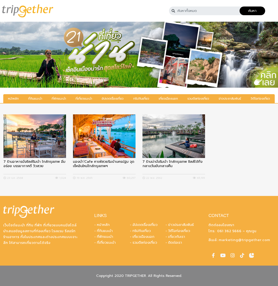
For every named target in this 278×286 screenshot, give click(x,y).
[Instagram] (232, 255)
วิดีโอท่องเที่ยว (179, 230)
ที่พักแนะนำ (105, 236)
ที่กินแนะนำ (105, 230)
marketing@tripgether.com (244, 240)
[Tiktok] (242, 255)
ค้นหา (252, 10)
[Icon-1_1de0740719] (251, 255)
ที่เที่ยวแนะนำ (106, 242)
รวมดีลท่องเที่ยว (144, 242)
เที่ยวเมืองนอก (143, 236)
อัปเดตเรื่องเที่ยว (144, 224)
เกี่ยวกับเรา (176, 236)
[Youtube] (223, 255)
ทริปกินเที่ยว (141, 230)
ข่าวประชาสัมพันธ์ (181, 224)
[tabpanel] (139, 55)
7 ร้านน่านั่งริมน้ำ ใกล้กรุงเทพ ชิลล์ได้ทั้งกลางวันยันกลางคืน (172, 164)
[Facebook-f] (213, 255)
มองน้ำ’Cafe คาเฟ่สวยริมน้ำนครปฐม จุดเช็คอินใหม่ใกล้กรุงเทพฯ (103, 164)
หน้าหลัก (103, 224)
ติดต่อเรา (175, 242)
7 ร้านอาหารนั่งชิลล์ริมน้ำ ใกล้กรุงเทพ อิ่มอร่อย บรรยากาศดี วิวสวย (34, 164)
